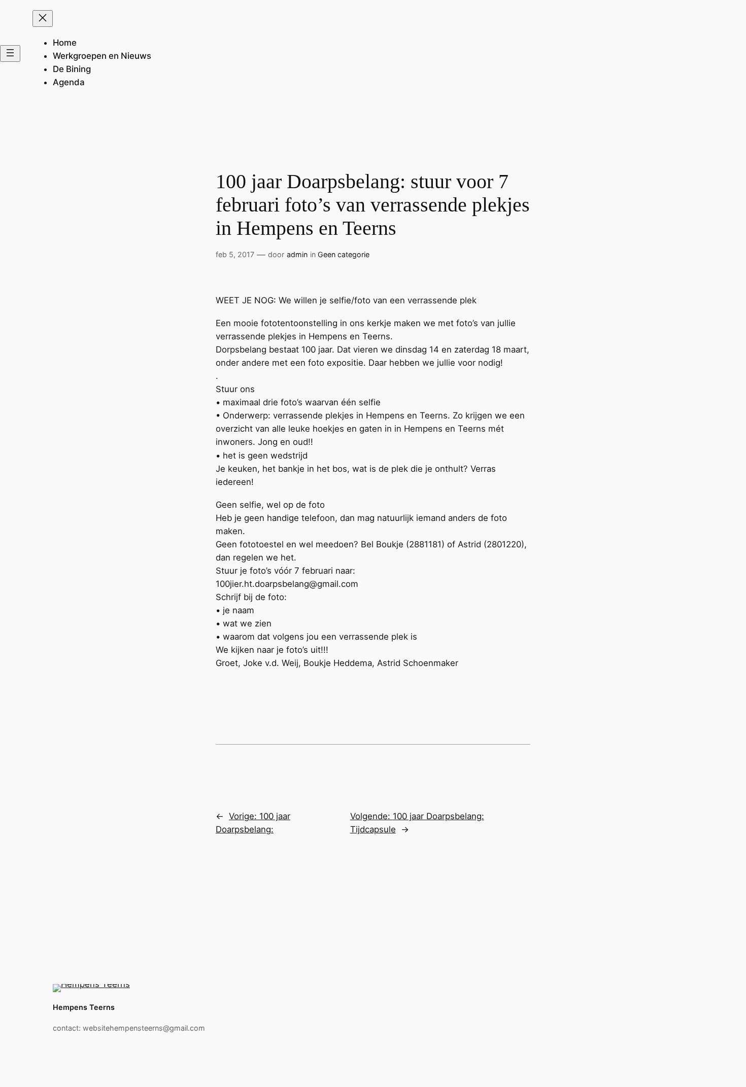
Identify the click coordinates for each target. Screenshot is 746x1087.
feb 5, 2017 (235, 254)
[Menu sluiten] (42, 18)
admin (297, 254)
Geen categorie (343, 254)
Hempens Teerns (84, 1007)
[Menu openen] (10, 53)
